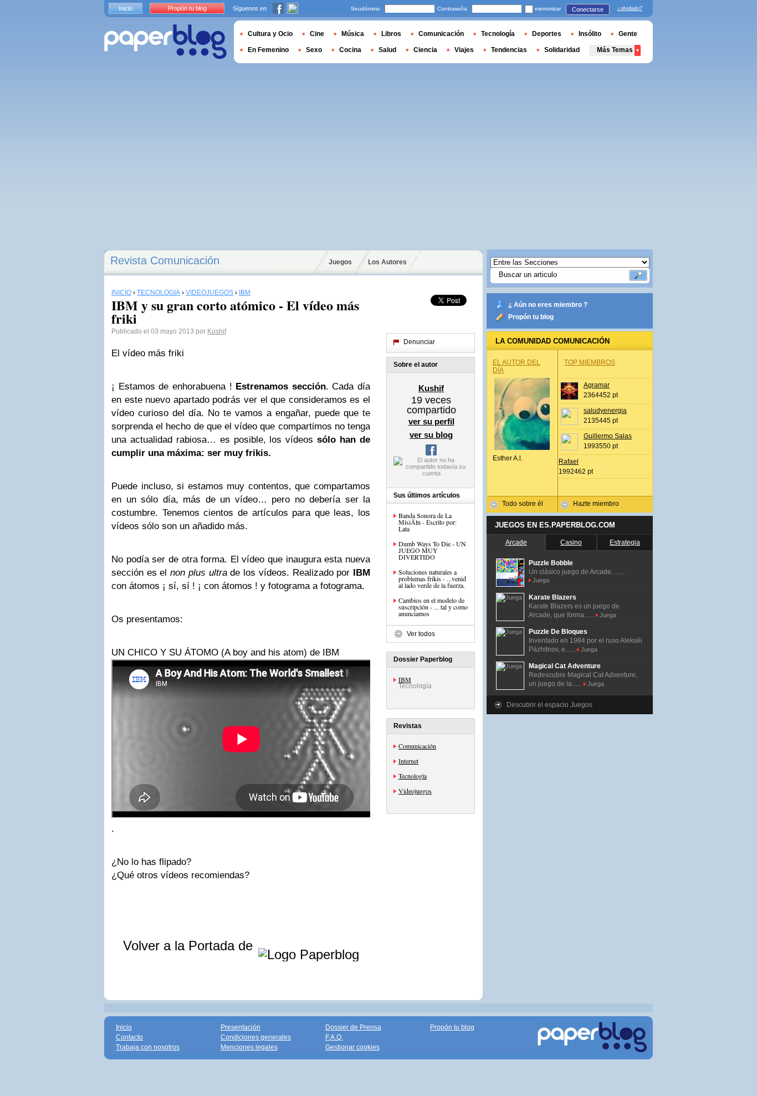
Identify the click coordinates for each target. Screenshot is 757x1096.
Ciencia (425, 50)
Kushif (216, 331)
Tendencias (509, 50)
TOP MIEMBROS (589, 362)
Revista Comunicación (164, 260)
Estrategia (625, 542)
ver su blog (431, 434)
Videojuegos (415, 790)
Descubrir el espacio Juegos (549, 705)
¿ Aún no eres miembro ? (547, 305)
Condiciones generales (256, 1037)
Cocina (350, 50)
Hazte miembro (596, 504)
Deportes (546, 34)
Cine (317, 34)
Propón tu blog (531, 317)
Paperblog (165, 41)
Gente (627, 34)
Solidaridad (562, 50)
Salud (387, 50)
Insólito (590, 34)
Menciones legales (249, 1047)
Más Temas (615, 50)
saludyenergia (605, 410)
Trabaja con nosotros (148, 1047)
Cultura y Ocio (270, 34)
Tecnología (412, 775)
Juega (541, 580)
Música (352, 34)
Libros (391, 34)
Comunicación (417, 745)
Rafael (569, 461)
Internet (408, 760)
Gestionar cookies (352, 1047)
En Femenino (268, 50)
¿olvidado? (629, 8)
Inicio (125, 8)
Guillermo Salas (608, 436)
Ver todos (421, 634)
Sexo (314, 50)
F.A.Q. (334, 1037)
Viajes (464, 50)
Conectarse (587, 9)
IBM (404, 679)
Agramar (597, 385)
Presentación (240, 1027)
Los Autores (387, 262)
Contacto (129, 1037)
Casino (571, 542)
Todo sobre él (522, 504)
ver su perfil (431, 421)
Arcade (516, 542)
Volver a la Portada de (190, 945)
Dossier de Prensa (353, 1027)
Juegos (340, 262)
